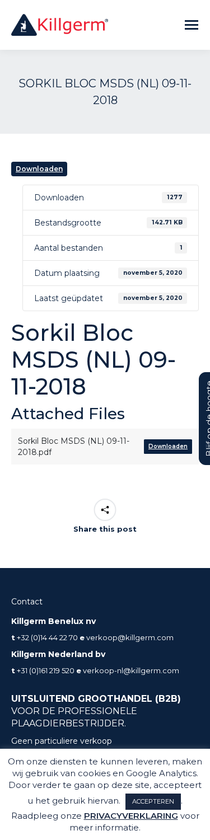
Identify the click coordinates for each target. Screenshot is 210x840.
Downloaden (39, 169)
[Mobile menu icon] (191, 25)
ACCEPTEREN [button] (153, 801)
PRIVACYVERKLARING (131, 815)
